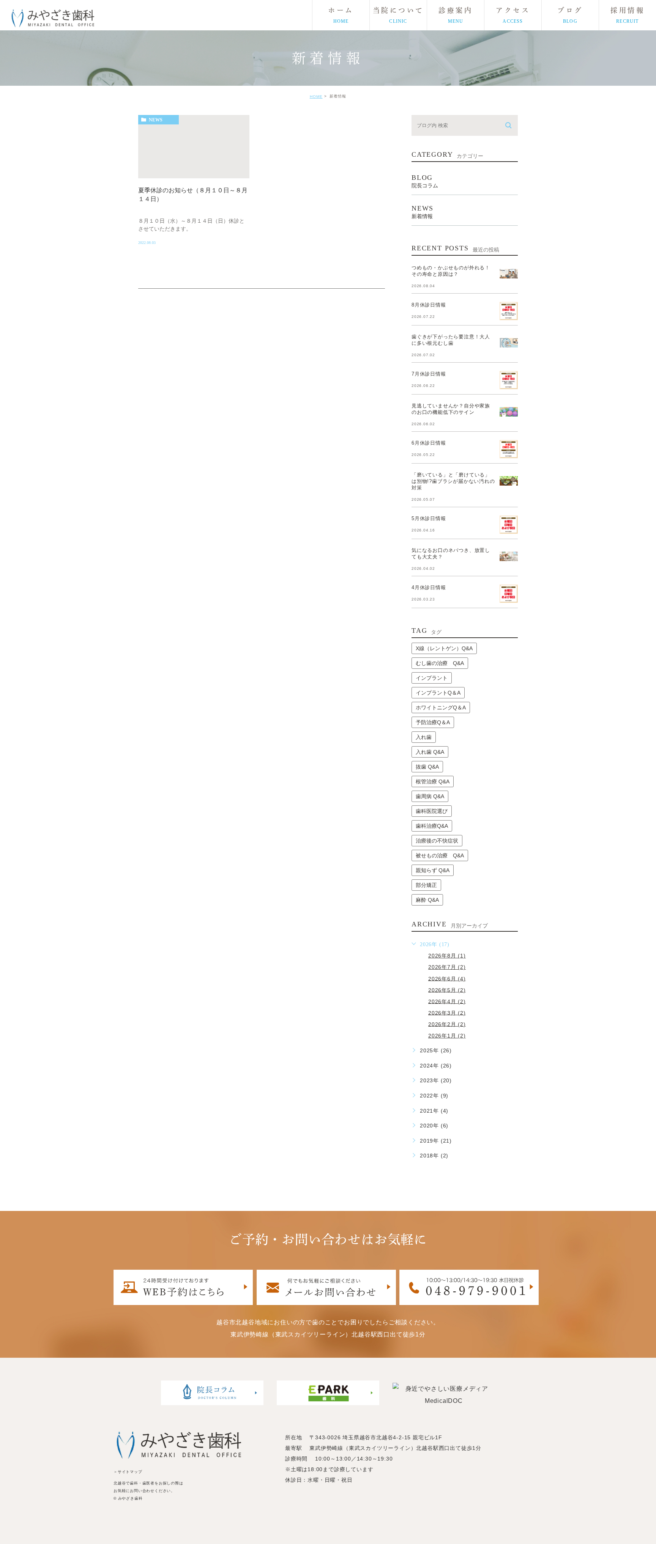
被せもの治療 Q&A (440, 855)
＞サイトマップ (128, 1472)
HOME (316, 96)
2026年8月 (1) (447, 956)
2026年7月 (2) (447, 967)
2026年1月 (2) (447, 1036)
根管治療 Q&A (432, 781)
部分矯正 (426, 885)
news (155, 120)
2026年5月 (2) (447, 990)
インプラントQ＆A (438, 693)
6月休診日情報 (429, 443)
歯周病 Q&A (430, 796)
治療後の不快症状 (437, 841)
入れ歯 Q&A (430, 752)
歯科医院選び (432, 811)
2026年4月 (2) (447, 1001)
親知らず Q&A (432, 870)
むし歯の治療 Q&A (440, 663)
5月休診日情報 (429, 518)
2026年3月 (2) (447, 1012)
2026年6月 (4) (447, 978)
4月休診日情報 (429, 587)
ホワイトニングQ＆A (441, 707)
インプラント (432, 678)
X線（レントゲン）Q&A (444, 648)
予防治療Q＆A (433, 722)
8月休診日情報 (429, 305)
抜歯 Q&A (427, 767)
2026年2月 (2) (447, 1024)
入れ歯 (424, 737)
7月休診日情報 (429, 374)
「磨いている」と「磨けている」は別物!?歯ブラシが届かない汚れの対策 (453, 481)
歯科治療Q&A (432, 826)
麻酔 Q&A (427, 900)
